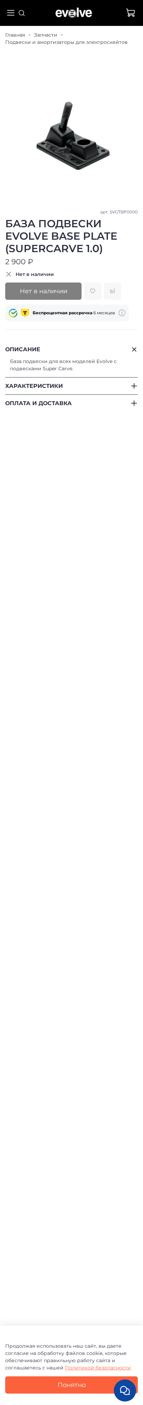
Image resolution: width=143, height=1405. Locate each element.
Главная (15, 35)
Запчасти (45, 35)
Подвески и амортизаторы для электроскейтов (66, 42)
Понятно (72, 1384)
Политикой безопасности (98, 1368)
